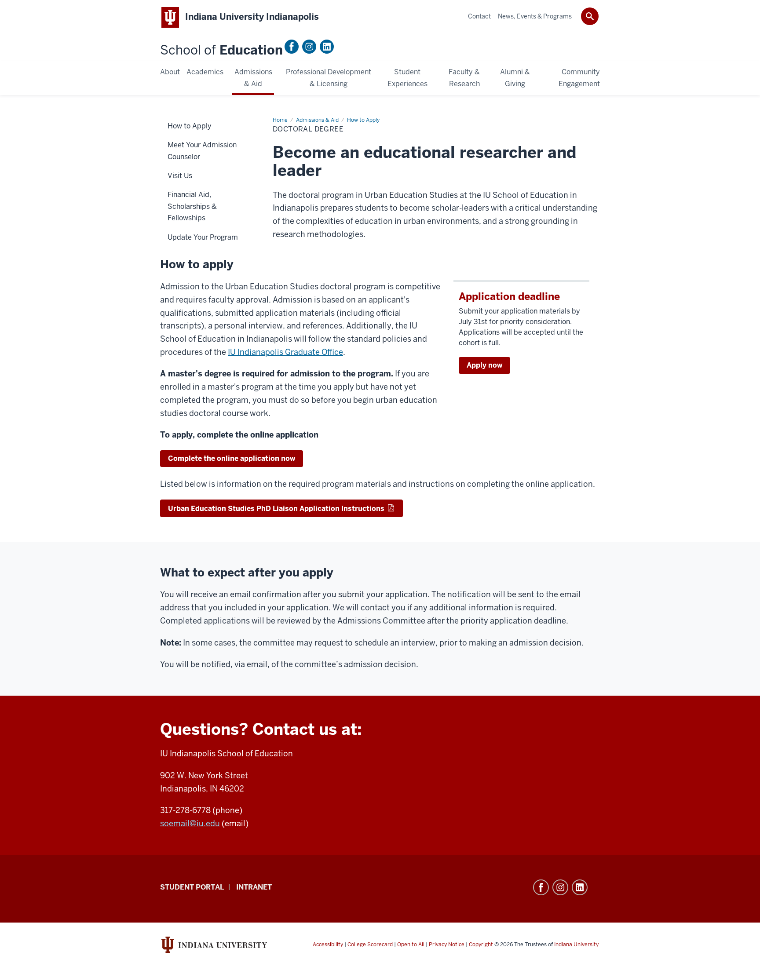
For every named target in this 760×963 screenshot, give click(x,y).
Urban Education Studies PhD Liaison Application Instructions (277, 508)
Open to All (410, 944)
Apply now (484, 365)
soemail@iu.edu (190, 823)
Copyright (481, 944)
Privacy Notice (446, 944)
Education (221, 50)
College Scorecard (370, 944)
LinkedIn (327, 47)
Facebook (292, 47)
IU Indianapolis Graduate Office (285, 352)
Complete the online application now (231, 458)
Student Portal (192, 887)
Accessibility (328, 944)
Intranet (254, 887)
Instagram (309, 47)
